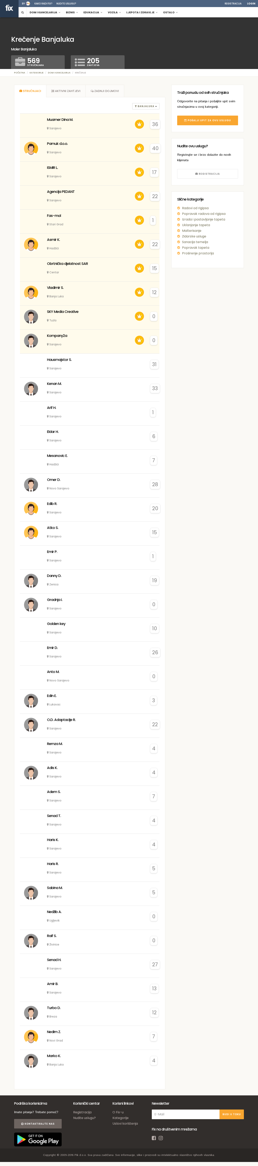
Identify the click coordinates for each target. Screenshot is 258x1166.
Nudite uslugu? (66, 3)
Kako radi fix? (43, 3)
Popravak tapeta (195, 247)
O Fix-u (118, 1112)
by (23, 3)
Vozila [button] (113, 12)
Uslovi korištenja (125, 1123)
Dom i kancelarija (59, 72)
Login (251, 3)
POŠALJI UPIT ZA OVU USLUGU (209, 120)
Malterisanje (191, 230)
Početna (19, 72)
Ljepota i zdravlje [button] (140, 12)
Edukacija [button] (91, 12)
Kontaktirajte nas (39, 1123)
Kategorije (37, 72)
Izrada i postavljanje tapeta (203, 219)
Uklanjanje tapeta (196, 225)
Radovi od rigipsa (195, 208)
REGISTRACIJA (209, 174)
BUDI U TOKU (232, 1114)
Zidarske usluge (194, 236)
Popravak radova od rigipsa (204, 213)
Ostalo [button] (169, 12)
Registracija (233, 3)
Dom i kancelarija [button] (44, 12)
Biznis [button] (70, 12)
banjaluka (146, 106)
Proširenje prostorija (198, 253)
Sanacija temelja (195, 242)
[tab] (30, 91)
